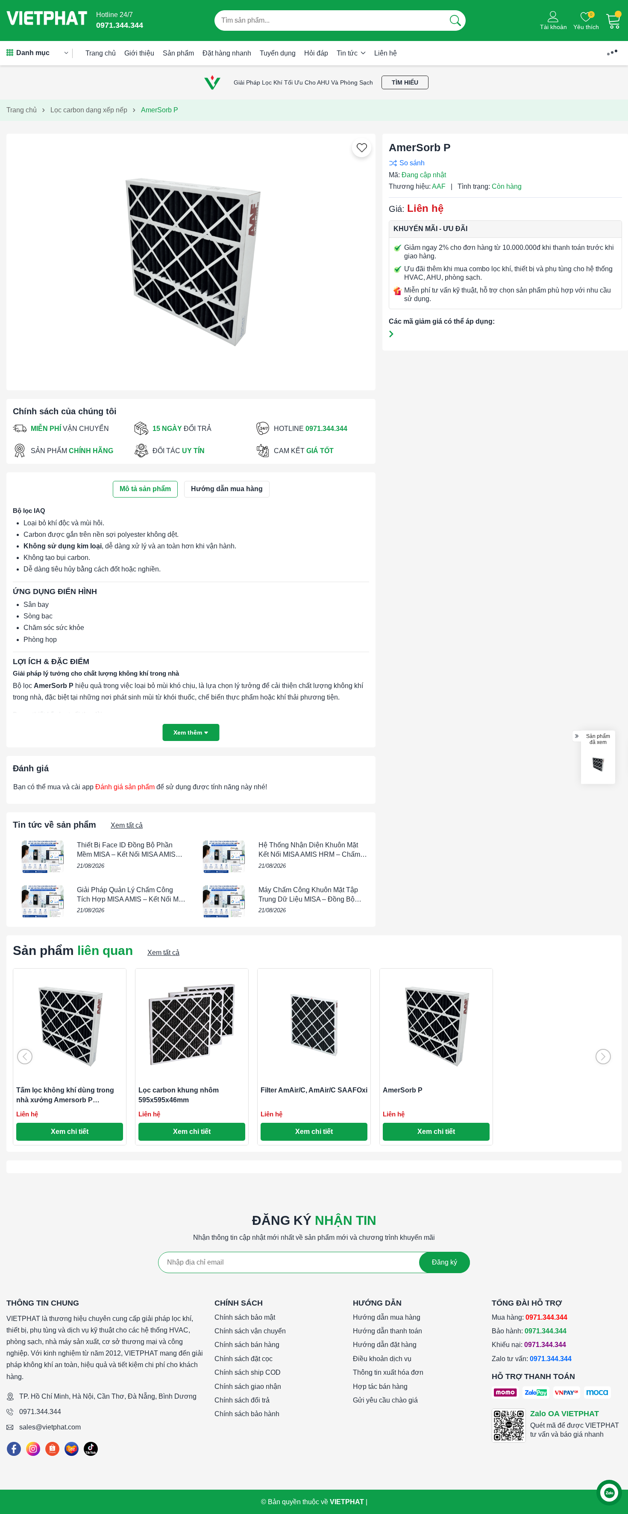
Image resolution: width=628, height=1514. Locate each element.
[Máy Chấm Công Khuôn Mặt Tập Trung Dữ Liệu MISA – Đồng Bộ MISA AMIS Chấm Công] (224, 901)
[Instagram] (33, 1448)
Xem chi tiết (69, 1131)
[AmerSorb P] (598, 764)
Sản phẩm (178, 53)
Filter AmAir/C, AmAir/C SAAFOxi (314, 1090)
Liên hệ (385, 53)
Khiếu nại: (529, 1344)
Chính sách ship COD (247, 1372)
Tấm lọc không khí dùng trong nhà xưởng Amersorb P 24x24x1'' (65, 1099)
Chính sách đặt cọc (243, 1358)
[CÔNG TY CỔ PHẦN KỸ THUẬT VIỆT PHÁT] (47, 20)
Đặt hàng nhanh (226, 53)
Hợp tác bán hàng (380, 1386)
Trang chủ (100, 53)
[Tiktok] (90, 1448)
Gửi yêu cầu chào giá (385, 1400)
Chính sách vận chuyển (250, 1331)
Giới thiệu (139, 53)
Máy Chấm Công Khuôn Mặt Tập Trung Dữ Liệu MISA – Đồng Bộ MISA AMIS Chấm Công (308, 899)
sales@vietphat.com (50, 1427)
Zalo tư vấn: (532, 1358)
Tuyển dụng (278, 53)
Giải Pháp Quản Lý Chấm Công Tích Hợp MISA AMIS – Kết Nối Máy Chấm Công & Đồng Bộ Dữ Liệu (131, 899)
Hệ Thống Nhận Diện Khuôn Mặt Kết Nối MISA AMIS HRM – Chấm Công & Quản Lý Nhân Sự (309, 854)
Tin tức (348, 53)
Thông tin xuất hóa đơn (388, 1372)
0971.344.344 (40, 1411)
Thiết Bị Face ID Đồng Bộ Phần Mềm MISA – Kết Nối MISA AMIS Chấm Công (126, 854)
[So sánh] (503, 163)
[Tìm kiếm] (455, 20)
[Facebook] (13, 1448)
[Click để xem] (191, 259)
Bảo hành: (529, 1331)
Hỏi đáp (316, 53)
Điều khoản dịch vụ (382, 1358)
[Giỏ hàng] (613, 20)
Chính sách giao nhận (247, 1386)
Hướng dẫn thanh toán (387, 1331)
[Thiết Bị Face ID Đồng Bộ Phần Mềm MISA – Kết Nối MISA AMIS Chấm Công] (43, 856)
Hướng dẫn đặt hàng (385, 1344)
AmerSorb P (403, 1090)
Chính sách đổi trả (242, 1400)
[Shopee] (52, 1448)
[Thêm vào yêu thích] (362, 148)
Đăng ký (444, 1262)
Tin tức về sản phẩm (54, 824)
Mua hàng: (529, 1317)
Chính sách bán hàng (246, 1344)
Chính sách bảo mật (244, 1317)
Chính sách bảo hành (246, 1413)
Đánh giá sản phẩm (125, 787)
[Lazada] (71, 1448)
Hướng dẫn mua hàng (386, 1317)
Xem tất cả (127, 825)
